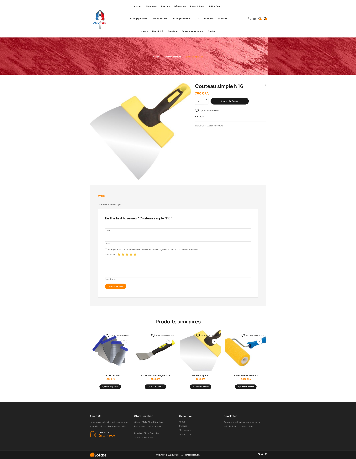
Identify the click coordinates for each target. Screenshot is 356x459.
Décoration (180, 6)
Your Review (110, 279)
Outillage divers (159, 18)
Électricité (157, 31)
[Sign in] (254, 18)
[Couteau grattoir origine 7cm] (155, 350)
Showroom (151, 6)
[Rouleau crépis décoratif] (245, 350)
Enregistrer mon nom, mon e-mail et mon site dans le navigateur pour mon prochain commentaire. (153, 249)
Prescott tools (197, 6)
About (182, 421)
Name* (108, 230)
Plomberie (208, 18)
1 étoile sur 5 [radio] (119, 254)
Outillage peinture (138, 18)
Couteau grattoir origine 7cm (155, 375)
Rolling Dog (214, 6)
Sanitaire (222, 18)
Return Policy (185, 434)
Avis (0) (102, 196)
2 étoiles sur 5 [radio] (123, 254)
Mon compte (185, 430)
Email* (108, 243)
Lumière (144, 31)
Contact (212, 31)
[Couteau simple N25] (200, 350)
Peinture (165, 6)
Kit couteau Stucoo (110, 375)
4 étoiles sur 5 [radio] (131, 254)
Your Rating (110, 254)
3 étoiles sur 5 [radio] (127, 254)
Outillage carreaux (181, 18)
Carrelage (172, 31)
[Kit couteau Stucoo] (110, 350)
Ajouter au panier (229, 101)
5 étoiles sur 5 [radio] (135, 254)
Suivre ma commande (192, 31)
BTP (197, 18)
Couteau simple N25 (201, 375)
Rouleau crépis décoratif (245, 375)
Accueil (138, 6)
